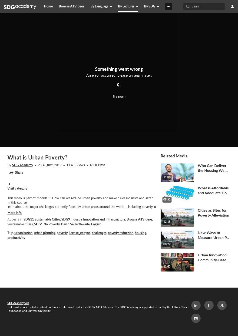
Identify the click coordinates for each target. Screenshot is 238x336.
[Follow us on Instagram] (196, 318)
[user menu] (232, 6)
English (96, 224)
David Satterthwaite (75, 224)
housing (140, 233)
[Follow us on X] (222, 305)
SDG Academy (22, 165)
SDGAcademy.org (18, 303)
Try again (119, 96)
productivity (16, 238)
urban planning (44, 233)
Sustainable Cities (20, 224)
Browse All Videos (139, 219)
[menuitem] (48, 6)
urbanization (23, 233)
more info (14, 213)
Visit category (17, 188)
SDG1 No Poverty (47, 224)
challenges (99, 233)
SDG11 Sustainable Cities (41, 219)
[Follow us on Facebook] (209, 305)
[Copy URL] (119, 85)
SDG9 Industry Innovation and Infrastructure (93, 219)
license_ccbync (79, 233)
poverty (62, 233)
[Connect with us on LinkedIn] (196, 305)
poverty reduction (120, 233)
